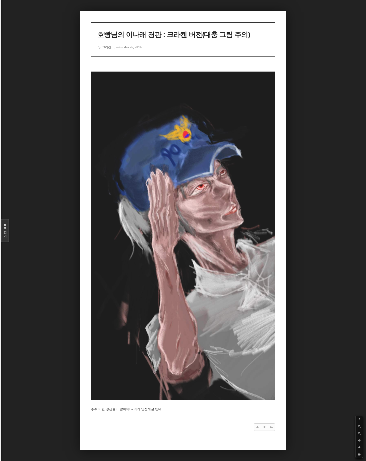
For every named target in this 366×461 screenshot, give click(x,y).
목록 (5, 230)
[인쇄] (359, 454)
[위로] (359, 440)
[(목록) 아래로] (359, 447)
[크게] (359, 426)
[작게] (359, 433)
